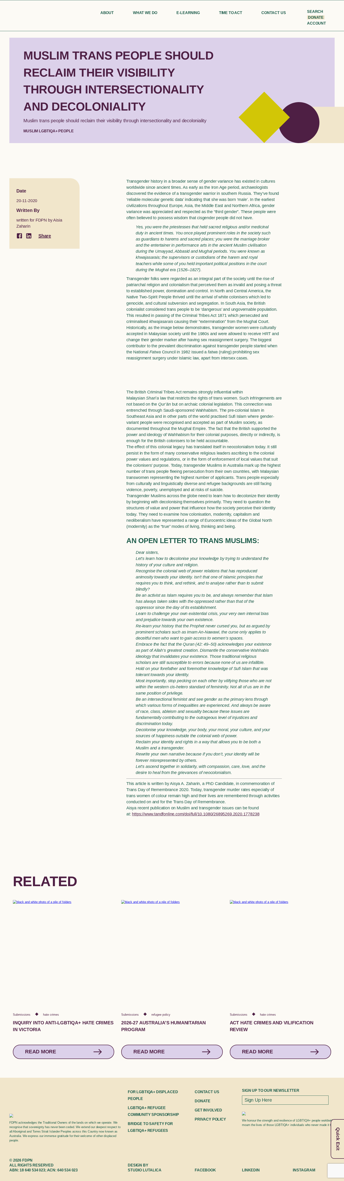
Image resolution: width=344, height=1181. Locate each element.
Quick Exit (337, 1139)
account (316, 23)
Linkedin (251, 1170)
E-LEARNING (188, 13)
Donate (316, 17)
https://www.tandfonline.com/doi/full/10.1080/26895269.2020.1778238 (195, 814)
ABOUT (107, 13)
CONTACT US (273, 13)
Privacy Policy (210, 1119)
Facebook (205, 1170)
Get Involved (208, 1110)
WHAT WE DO (145, 13)
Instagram (304, 1170)
